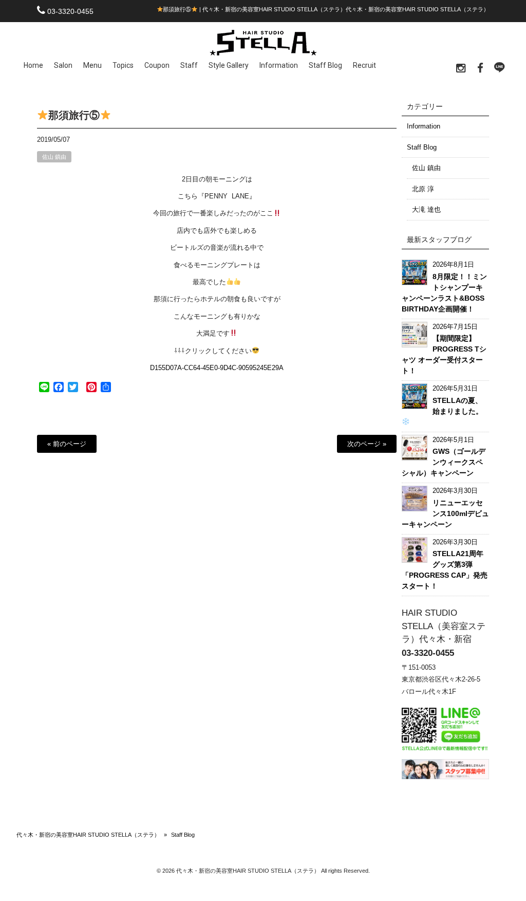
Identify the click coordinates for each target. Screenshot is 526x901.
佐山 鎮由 (54, 157)
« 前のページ (66, 444)
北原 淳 (423, 189)
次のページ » (366, 444)
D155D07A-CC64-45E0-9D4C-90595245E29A (217, 368)
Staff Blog (422, 147)
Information (423, 126)
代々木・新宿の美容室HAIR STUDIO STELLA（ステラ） (88, 835)
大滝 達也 (426, 209)
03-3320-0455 (70, 11)
